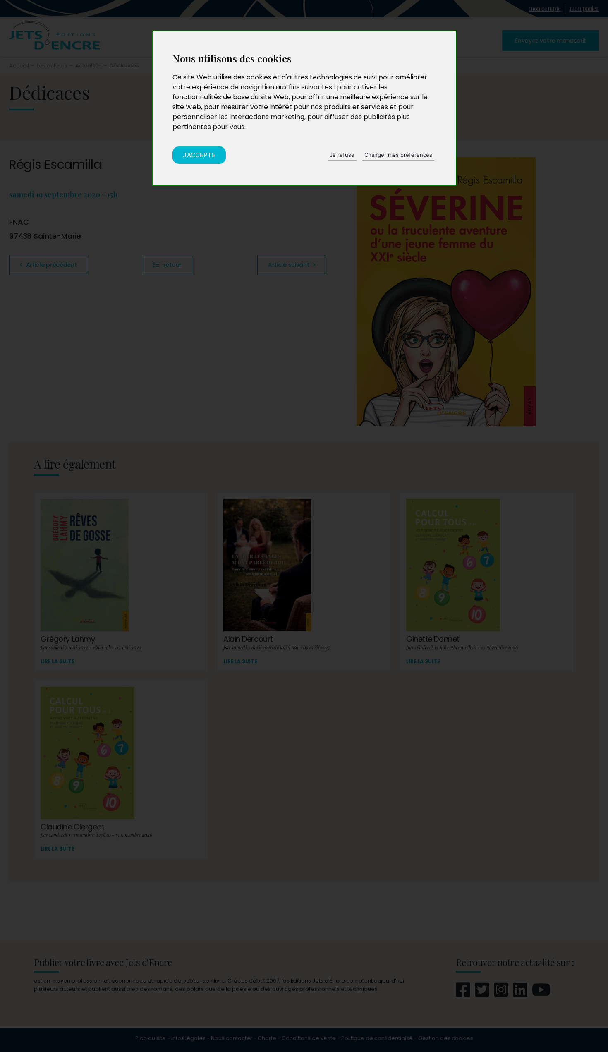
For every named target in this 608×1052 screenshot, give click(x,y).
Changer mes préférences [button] (398, 154)
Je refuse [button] (342, 154)
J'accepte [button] (199, 155)
